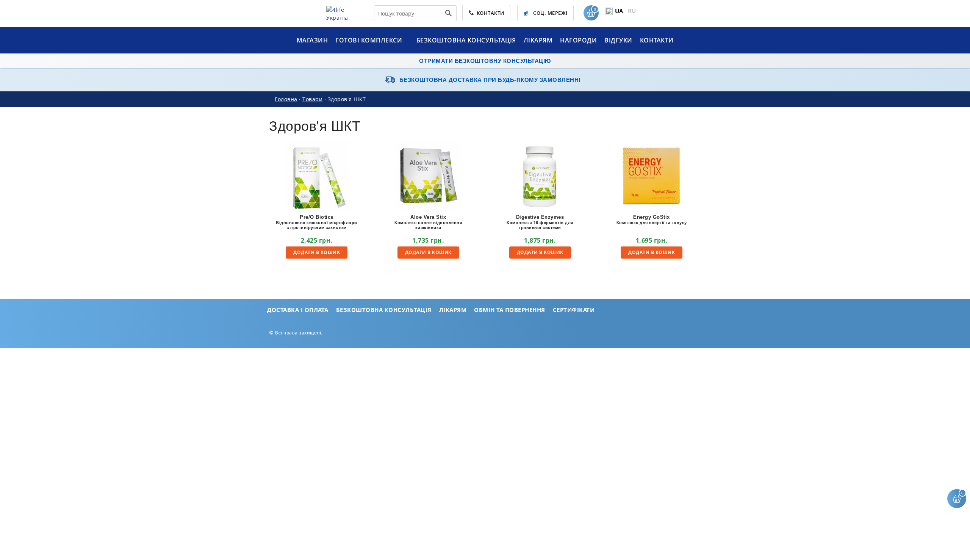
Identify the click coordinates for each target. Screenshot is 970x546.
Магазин (312, 40)
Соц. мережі (550, 12)
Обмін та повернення (509, 310)
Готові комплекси (369, 40)
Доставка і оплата (298, 310)
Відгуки (618, 40)
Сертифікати (574, 310)
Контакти (489, 12)
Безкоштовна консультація (466, 40)
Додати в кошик (316, 252)
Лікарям (538, 40)
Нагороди (578, 40)
